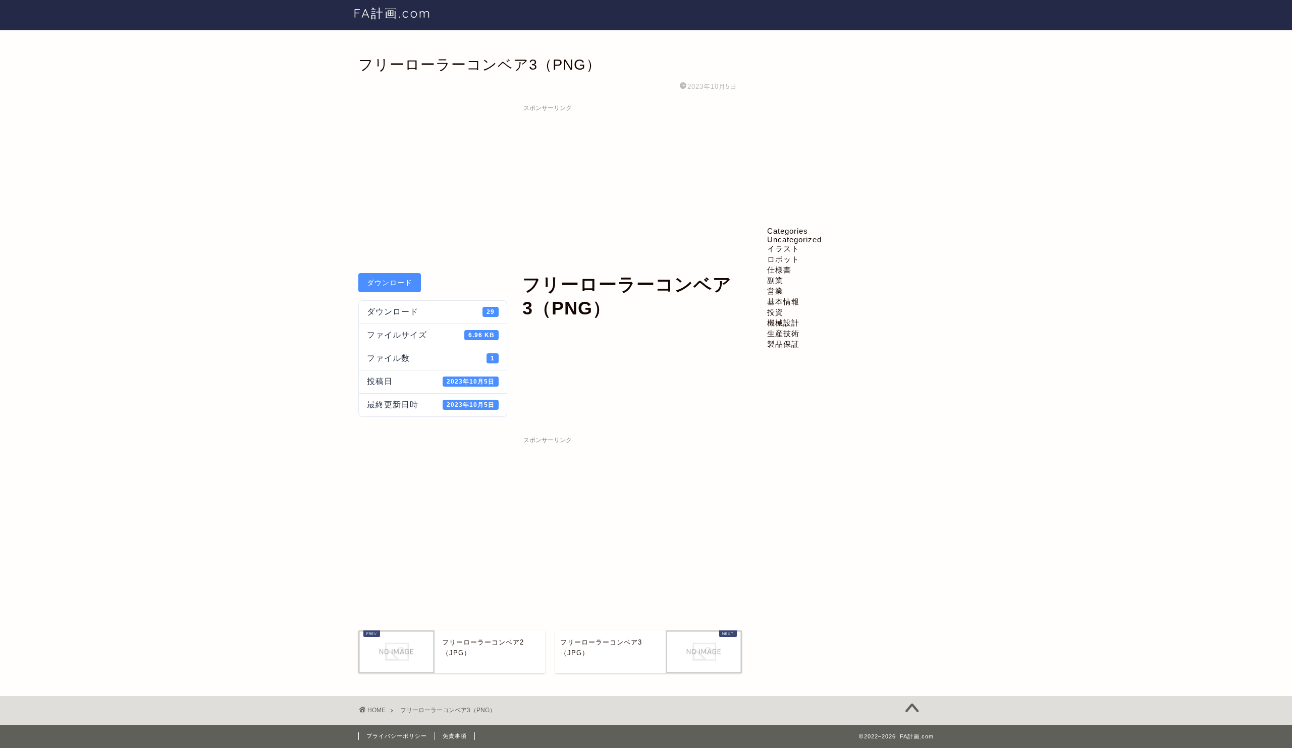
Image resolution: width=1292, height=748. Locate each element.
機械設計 (783, 322)
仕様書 (779, 269)
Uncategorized (794, 239)
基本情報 (783, 301)
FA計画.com (392, 13)
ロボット (783, 259)
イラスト (783, 248)
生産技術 (783, 333)
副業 (775, 280)
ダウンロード (389, 283)
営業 (775, 291)
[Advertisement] (547, 187)
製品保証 (783, 344)
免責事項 (455, 736)
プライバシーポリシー (396, 736)
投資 (775, 312)
